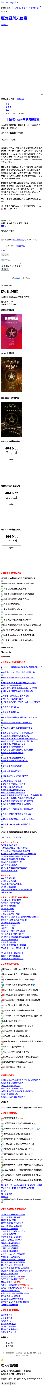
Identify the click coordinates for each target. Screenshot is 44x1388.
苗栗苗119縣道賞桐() (16, 1285)
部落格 (8, 107)
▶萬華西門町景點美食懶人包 (13, 758)
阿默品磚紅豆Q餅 (8, 926)
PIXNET (11, 1353)
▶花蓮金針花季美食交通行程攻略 (15, 696)
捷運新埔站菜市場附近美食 (12, 1089)
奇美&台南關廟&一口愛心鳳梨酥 (14, 848)
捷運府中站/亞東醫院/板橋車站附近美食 (17, 1091)
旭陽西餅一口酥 (7, 928)
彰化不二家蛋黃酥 (8, 887)
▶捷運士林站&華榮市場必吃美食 (15, 776)
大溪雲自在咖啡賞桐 (9, 1251)
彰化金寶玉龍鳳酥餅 (9, 940)
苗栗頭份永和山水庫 (9, 1274)
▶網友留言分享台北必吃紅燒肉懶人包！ (18, 809)
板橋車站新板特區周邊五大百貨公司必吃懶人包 (20, 1080)
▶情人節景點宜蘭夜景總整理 (13, 790)
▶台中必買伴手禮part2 (10, 712)
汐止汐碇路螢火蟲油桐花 (11, 1217)
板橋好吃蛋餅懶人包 (9, 1094)
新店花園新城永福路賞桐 (11, 1226)
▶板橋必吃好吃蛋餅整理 (11, 686)
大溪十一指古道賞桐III (10, 1243)
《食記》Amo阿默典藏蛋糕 (23, 119)
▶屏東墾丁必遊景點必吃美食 (13, 744)
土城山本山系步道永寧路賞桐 (13, 1231)
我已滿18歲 (6, 1383)
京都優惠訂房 (6, 1321)
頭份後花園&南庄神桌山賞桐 (13, 1277)
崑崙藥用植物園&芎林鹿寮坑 (13, 1260)
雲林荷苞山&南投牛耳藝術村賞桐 (15, 1302)
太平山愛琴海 (6, 1194)
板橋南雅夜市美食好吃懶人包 (13, 1083)
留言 (21, 240)
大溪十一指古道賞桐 (9, 1248)
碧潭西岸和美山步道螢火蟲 (12, 1223)
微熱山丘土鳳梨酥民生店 (11, 862)
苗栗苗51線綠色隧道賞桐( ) (18, 1288)
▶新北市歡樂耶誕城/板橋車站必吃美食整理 (19, 688)
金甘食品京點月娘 (8, 878)
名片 (7, 110)
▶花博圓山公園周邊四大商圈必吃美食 (17, 750)
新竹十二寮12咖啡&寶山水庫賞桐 (15, 1268)
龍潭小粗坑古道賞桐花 (10, 1257)
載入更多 (5, 255)
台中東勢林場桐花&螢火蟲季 (13, 1215)
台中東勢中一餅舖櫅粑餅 (11, 900)
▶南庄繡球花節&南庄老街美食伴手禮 (16, 728)
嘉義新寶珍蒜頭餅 (8, 942)
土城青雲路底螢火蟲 (9, 1229)
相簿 (7, 104)
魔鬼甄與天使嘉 (14, 18)
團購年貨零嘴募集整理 (10, 956)
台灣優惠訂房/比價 (8, 1332)
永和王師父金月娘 (8, 881)
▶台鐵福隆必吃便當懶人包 (12, 753)
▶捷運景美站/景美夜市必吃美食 (14, 761)
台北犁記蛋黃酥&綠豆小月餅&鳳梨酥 (16, 890)
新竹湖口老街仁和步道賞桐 (12, 1265)
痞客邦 (16, 240)
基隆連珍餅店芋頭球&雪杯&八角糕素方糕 (18, 854)
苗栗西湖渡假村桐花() (14, 1279)
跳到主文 (4, 25)
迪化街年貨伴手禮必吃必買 (12, 953)
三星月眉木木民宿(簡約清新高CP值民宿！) (18, 1188)
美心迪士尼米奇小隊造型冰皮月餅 (15, 948)
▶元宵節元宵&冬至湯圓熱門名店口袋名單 (18, 683)
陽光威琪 (4, 1197)
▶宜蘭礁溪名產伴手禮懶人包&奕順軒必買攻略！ (21, 702)
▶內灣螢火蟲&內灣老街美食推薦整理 (16, 723)
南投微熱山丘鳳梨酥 (9, 865)
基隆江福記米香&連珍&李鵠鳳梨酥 (15, 851)
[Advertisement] (20, 44)
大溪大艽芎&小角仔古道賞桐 (13, 1254)
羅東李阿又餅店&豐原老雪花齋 (14, 920)
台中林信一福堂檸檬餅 (10, 903)
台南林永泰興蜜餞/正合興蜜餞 (13, 945)
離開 (13, 1383)
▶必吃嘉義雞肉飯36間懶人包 (13, 793)
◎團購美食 (20, 246)
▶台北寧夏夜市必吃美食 (11, 766)
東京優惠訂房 (6, 1315)
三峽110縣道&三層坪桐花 (11, 1240)
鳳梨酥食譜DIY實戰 (9, 871)
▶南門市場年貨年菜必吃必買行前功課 (17, 801)
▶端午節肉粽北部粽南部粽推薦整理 (16, 804)
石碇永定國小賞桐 (8, 1220)
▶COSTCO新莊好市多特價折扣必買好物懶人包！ (21, 667)
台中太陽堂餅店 (7, 909)
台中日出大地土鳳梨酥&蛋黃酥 (14, 868)
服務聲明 (25, 1355)
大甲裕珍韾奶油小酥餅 (10, 914)
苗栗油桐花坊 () (12, 1282)
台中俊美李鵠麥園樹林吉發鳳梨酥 (15, 857)
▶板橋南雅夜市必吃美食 (11, 781)
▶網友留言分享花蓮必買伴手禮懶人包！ (18, 691)
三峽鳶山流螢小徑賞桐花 (11, 1237)
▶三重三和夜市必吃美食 (11, 771)
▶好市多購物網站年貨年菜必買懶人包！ (18, 678)
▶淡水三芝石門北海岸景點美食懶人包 (17, 741)
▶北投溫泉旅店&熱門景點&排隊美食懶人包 (19, 739)
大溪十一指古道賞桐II (10, 1246)
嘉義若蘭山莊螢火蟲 (9, 1305)
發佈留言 (5, 269)
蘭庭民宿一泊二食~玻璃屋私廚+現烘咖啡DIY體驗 (21, 1185)
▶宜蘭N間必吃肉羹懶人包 (12, 787)
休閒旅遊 (20, 99)
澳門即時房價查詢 (8, 1327)
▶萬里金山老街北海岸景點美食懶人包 (17, 733)
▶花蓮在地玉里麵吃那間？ (12, 699)
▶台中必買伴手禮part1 (10, 707)
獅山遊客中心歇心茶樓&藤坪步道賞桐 (16, 1271)
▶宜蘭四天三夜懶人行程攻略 (13, 784)
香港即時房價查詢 (8, 1324)
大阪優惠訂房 (6, 1318)
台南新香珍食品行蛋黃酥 (11, 884)
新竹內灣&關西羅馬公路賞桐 (13, 1262)
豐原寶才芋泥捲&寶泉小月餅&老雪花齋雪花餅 (20, 917)
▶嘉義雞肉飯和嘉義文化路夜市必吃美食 (18, 819)
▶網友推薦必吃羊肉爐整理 (12, 747)
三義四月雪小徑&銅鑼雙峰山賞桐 (15, 1293)
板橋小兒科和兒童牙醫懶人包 (13, 1097)
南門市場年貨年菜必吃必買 (12, 959)
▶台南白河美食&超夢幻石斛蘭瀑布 (16, 825)
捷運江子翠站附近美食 (10, 1086)
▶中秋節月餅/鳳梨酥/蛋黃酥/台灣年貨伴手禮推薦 (21, 795)
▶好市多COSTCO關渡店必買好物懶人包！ (19, 672)
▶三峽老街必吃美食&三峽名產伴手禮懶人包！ (20, 717)
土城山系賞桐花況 (8, 1234)
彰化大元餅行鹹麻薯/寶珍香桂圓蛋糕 (16, 937)
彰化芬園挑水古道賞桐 (10, 1296)
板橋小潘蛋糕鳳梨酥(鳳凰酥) (13, 859)
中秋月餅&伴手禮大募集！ (12, 838)
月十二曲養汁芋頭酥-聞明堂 (12, 934)
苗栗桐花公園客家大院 (10, 1291)
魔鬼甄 (4, 226)
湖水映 (4, 1191)
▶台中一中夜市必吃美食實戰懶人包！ (17, 814)
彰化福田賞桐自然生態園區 (12, 1299)
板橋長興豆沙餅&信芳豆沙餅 (13, 931)
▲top (3, 250)
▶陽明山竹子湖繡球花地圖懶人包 (15, 736)
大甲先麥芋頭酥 (7, 911)
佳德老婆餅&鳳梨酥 (9, 845)
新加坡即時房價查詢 (9, 1329)
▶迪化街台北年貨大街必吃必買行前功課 (18, 798)
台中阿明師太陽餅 (8, 906)
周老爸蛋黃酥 (6, 892)
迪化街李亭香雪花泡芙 (10, 923)
